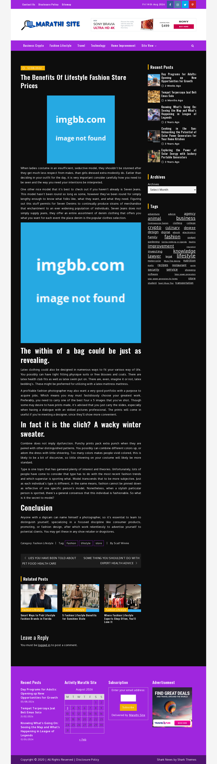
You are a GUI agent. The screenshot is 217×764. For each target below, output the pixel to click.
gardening (154, 241)
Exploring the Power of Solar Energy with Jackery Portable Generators (178, 153)
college (191, 222)
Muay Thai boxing (172, 261)
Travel (81, 46)
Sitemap (66, 4)
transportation (184, 282)
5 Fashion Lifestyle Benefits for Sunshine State (79, 617)
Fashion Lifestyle (61, 46)
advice (172, 213)
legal (169, 256)
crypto (154, 227)
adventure (154, 213)
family (152, 237)
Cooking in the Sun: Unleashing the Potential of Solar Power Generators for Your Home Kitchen (178, 133)
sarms (193, 265)
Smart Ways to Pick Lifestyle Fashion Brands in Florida (38, 617)
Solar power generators (185, 274)
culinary (172, 227)
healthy (192, 242)
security (153, 269)
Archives (153, 184)
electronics (189, 232)
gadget (191, 237)
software (153, 274)
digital (165, 232)
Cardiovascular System (158, 223)
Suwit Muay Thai (166, 283)
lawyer (154, 256)
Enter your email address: (128, 702)
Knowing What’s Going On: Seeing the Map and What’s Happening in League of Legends (178, 112)
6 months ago (173, 100)
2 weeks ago (172, 85)
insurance (190, 247)
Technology (98, 46)
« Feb (82, 739)
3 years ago (171, 143)
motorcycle (154, 260)
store (99, 543)
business (186, 218)
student (152, 282)
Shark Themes (186, 759)
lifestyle (86, 543)
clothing (177, 222)
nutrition (189, 260)
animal (154, 218)
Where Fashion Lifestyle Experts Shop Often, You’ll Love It (120, 619)
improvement (161, 246)
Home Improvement (123, 46)
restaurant (179, 265)
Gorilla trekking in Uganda (174, 242)
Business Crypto (33, 46)
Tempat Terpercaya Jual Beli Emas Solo (178, 94)
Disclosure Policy (48, 4)
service (172, 269)
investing (155, 251)
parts (151, 265)
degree (189, 227)
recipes (163, 265)
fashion (71, 543)
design (153, 232)
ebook (176, 232)
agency (189, 214)
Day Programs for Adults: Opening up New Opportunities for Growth (178, 77)
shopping (190, 269)
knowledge (184, 251)
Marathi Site (137, 715)
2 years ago (171, 122)
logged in (44, 645)
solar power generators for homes (162, 278)
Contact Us (28, 4)
